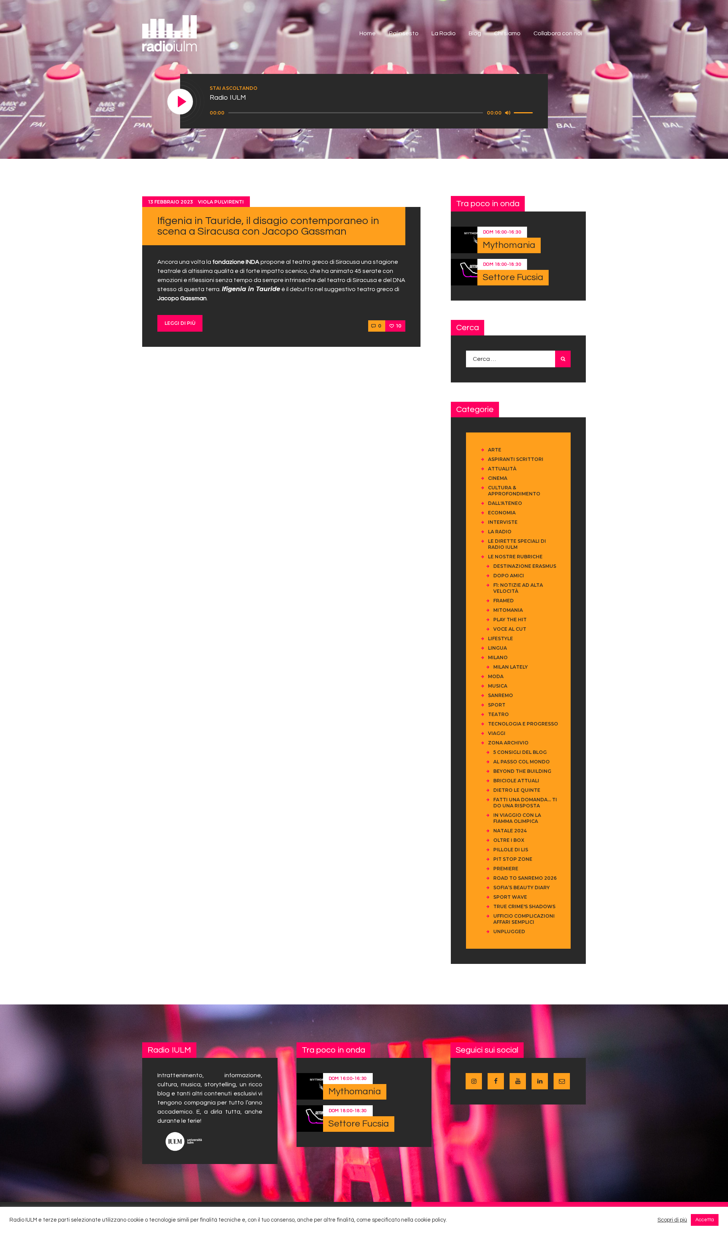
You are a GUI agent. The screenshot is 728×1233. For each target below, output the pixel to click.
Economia (502, 512)
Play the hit (510, 619)
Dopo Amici (508, 575)
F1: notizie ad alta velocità (518, 588)
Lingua (497, 648)
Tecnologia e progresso (523, 724)
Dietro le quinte (516, 790)
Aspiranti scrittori (515, 459)
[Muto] (507, 112)
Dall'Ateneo (505, 503)
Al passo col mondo (521, 762)
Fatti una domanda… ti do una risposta (525, 802)
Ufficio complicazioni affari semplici (524, 919)
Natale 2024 (510, 830)
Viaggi (496, 733)
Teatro (498, 714)
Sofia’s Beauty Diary (521, 887)
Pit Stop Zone (512, 859)
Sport (496, 705)
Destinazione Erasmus (524, 566)
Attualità (502, 469)
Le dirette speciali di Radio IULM (517, 544)
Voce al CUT (509, 629)
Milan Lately (510, 667)
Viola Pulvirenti (221, 202)
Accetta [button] (704, 1219)
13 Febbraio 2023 (170, 202)
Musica (497, 686)
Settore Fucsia (513, 277)
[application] (372, 113)
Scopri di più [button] (672, 1220)
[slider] (524, 112)
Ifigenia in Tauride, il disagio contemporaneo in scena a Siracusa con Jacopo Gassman (268, 226)
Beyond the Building (522, 771)
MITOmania (508, 610)
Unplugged (509, 931)
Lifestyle (500, 638)
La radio (499, 531)
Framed (503, 600)
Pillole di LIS (510, 849)
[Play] (180, 102)
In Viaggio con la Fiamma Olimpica (517, 818)
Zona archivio (508, 743)
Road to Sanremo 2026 (525, 878)
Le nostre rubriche (515, 556)
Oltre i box (508, 840)
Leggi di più (180, 323)
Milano (498, 657)
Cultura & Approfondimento (514, 491)
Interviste (503, 522)
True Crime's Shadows (524, 906)
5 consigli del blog (520, 752)
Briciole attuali (516, 780)
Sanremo (500, 695)
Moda (496, 676)
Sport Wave (510, 897)
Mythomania (509, 245)
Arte (494, 450)
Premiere (505, 868)
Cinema (497, 478)
